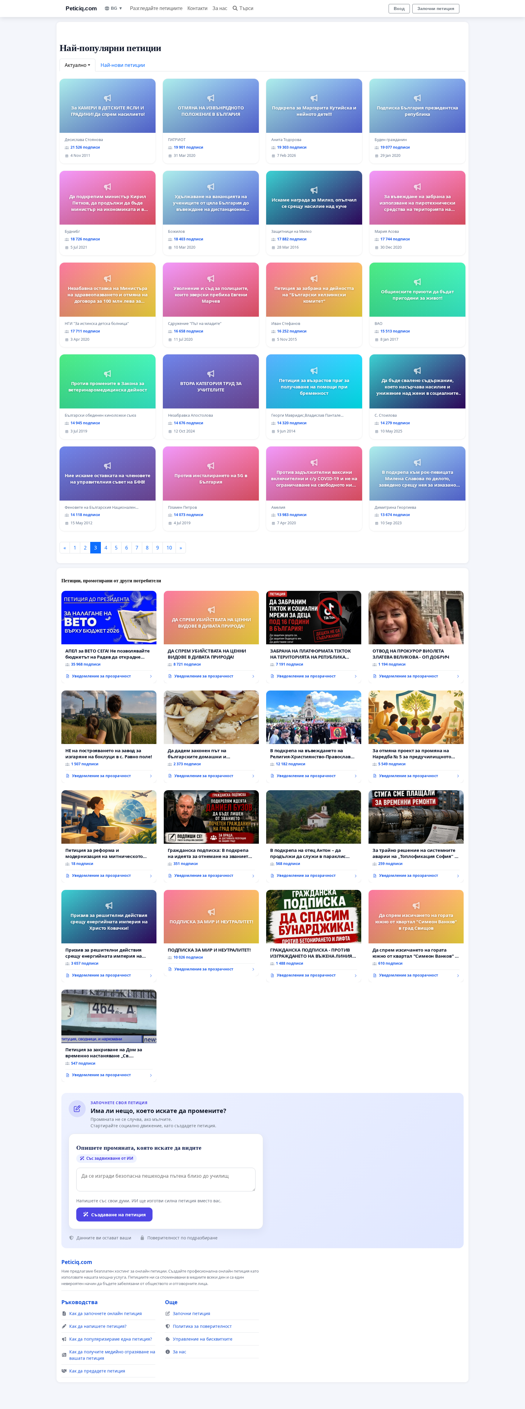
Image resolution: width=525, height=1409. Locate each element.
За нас (219, 8)
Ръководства (79, 1302)
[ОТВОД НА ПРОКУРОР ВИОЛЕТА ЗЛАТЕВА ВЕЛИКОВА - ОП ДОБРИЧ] (416, 637)
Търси (246, 8)
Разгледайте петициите (156, 8)
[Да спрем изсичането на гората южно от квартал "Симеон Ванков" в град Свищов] (416, 936)
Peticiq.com (81, 8)
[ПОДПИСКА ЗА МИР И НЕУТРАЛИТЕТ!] (211, 933)
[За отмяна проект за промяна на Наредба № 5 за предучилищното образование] (416, 737)
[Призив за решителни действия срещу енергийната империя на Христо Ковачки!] (108, 936)
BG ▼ (117, 8)
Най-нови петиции (123, 65)
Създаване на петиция (118, 1214)
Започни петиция (435, 8)
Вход (399, 8)
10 (169, 547)
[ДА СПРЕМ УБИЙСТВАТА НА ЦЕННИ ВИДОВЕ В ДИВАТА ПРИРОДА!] (211, 637)
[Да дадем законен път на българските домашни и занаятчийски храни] (211, 737)
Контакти (197, 8)
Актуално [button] (76, 65)
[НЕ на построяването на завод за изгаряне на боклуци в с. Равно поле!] (108, 737)
